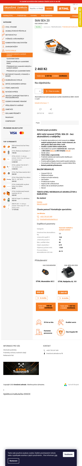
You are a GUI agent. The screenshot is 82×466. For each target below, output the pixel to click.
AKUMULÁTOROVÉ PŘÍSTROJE (15, 31)
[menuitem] (8, 15)
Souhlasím (68, 454)
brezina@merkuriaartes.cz (49, 219)
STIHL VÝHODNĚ (11, 27)
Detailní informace (41, 103)
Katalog (39, 202)
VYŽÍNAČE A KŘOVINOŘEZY (14, 39)
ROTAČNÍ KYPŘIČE (11, 92)
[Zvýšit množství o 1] (42, 90)
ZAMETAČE (9, 109)
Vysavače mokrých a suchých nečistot (16, 55)
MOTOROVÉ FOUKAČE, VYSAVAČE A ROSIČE (17, 75)
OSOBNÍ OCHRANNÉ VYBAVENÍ (15, 101)
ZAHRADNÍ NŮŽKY (11, 46)
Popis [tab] (38, 123)
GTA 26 (67, 151)
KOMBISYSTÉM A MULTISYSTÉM (16, 43)
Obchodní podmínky (10, 350)
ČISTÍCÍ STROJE (10, 50)
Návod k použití (42, 204)
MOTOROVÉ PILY (11, 35)
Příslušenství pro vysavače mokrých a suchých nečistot (19, 67)
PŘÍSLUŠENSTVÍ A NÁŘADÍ (14, 105)
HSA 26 (52, 151)
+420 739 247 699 (46, 216)
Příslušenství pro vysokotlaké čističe (18, 71)
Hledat (49, 8)
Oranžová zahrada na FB (54, 353)
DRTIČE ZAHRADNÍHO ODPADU (15, 84)
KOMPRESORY (10, 121)
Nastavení (13, 461)
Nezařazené (9, 117)
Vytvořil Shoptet (73, 384)
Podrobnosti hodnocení (70, 27)
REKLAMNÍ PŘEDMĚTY (13, 113)
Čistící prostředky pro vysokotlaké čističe (18, 62)
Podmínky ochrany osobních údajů (14, 352)
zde (55, 455)
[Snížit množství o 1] (42, 92)
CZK (74, 4)
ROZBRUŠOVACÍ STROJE (13, 80)
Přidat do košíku (54, 91)
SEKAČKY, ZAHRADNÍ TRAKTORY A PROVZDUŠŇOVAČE (17, 96)
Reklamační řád (8, 355)
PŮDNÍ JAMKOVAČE (12, 88)
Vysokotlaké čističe (13, 58)
